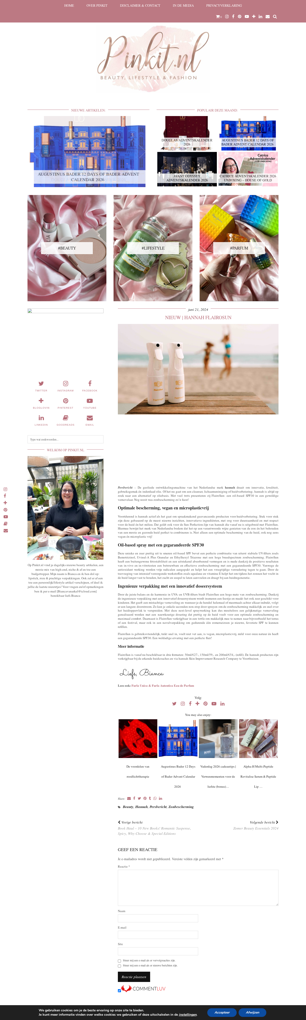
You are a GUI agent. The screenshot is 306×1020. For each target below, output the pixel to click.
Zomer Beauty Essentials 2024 (256, 825)
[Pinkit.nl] (153, 49)
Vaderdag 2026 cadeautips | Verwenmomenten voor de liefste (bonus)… (218, 776)
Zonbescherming (181, 806)
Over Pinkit (97, 5)
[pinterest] (239, 16)
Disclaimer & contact (140, 5)
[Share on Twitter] (139, 799)
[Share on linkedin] (160, 799)
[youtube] (247, 16)
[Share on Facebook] (134, 799)
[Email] (268, 16)
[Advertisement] (198, 448)
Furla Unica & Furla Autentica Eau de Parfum (162, 685)
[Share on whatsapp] (155, 799)
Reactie (124, 866)
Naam (121, 911)
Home (69, 5)
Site (120, 944)
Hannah (141, 806)
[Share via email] (129, 799)
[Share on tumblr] (150, 799)
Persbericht (158, 806)
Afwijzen (252, 1012)
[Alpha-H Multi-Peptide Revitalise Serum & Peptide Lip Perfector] (258, 738)
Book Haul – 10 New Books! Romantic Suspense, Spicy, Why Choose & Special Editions (154, 828)
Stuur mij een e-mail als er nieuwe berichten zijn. (150, 965)
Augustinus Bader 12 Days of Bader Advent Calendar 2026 (178, 776)
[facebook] (233, 16)
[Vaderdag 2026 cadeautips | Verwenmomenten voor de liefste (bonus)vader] (218, 738)
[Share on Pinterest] (145, 799)
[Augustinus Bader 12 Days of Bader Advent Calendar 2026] (178, 738)
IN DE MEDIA (183, 5)
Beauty (128, 806)
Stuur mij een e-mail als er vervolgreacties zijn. (149, 960)
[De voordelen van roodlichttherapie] (138, 738)
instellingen (188, 1015)
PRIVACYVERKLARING (224, 5)
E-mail (122, 927)
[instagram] (227, 16)
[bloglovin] (253, 16)
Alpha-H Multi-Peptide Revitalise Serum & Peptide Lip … (258, 776)
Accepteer (222, 1012)
